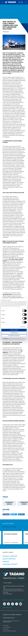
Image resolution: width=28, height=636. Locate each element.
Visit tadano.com (8, 618)
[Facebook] (8, 604)
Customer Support (10, 564)
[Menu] (2, 2)
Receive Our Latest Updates (14, 600)
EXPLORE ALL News (9, 526)
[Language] (22, 2)
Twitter (13, 514)
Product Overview (10, 556)
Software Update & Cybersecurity (9, 630)
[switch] (24, 314)
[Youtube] (20, 604)
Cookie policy (6, 629)
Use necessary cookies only (14, 335)
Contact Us (7, 607)
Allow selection (14, 332)
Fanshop (6, 561)
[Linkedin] (4, 604)
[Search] (26, 2)
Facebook (7, 514)
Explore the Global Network (12, 614)
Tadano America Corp (14, 620)
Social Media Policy (7, 627)
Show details (22, 326)
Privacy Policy (6, 625)
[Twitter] (16, 604)
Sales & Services (9, 558)
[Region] (19, 2)
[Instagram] (12, 604)
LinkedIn (22, 514)
